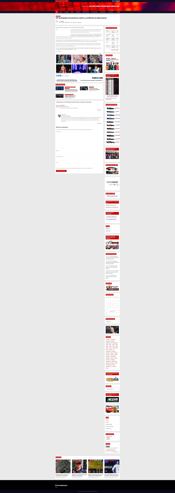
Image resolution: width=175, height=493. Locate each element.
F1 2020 (107, 346)
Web (57, 162)
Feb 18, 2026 (67, 98)
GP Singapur (113, 359)
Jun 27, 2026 (67, 91)
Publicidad (108, 437)
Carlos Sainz (108, 341)
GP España (107, 356)
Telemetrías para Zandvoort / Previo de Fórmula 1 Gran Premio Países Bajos (95, 475)
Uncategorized (58, 16)
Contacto (108, 439)
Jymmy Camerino (114, 477)
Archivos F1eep (98, 6)
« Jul (106, 314)
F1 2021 (110, 346)
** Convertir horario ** (115, 49)
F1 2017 (110, 344)
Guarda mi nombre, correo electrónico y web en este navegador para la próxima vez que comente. (75, 168)
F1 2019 (116, 344)
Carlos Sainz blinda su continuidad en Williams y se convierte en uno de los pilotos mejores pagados (111, 475)
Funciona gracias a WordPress (82, 491)
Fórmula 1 (117, 6)
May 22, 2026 (91, 90)
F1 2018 (113, 344)
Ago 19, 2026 (91, 477)
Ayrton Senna (110, 12)
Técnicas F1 (108, 6)
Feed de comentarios (109, 426)
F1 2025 (110, 347)
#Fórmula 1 (67, 22)
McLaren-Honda (114, 361)
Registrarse (108, 228)
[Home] (56, 12)
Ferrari (107, 349)
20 (112, 305)
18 (108, 305)
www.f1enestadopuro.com (116, 451)
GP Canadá (108, 354)
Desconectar (108, 230)
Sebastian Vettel (108, 366)
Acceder (107, 422)
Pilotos (91, 6)
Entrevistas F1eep (94, 12)
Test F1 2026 (66, 94)
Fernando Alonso (113, 6)
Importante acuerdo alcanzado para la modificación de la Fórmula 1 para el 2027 (112, 258)
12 (110, 303)
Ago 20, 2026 (59, 477)
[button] (116, 12)
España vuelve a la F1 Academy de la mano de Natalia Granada (112, 267)
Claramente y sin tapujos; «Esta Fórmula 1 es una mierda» (111, 277)
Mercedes (107, 363)
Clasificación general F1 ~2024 (112, 196)
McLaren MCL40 (118, 132)
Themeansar (95, 491)
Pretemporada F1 (108, 364)
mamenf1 (62, 21)
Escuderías (93, 6)
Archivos (60, 12)
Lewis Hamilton (108, 361)
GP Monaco (108, 359)
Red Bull (113, 364)
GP (113, 349)
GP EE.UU (116, 354)
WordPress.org (108, 428)
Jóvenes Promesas (85, 12)
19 (110, 305)
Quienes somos (109, 436)
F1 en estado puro (61, 7)
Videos (107, 368)
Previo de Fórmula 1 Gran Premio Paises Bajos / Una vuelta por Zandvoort (62, 475)
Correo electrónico (59, 156)
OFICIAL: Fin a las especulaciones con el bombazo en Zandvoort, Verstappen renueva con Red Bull (79, 475)
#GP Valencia (79, 22)
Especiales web (115, 342)
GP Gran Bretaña (113, 356)
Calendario (78, 12)
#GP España (74, 22)
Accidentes (108, 339)
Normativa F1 (112, 363)
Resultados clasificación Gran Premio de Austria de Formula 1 (71, 90)
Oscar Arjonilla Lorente (73, 91)
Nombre (58, 150)
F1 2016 (107, 344)
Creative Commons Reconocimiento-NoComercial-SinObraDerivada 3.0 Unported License (112, 449)
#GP (71, 22)
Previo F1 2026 (58, 460)
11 (108, 303)
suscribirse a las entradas (110, 205)
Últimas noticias (75, 460)
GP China (112, 354)
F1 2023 (117, 346)
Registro (107, 420)
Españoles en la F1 (103, 6)
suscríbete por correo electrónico (112, 207)
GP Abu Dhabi (108, 351)
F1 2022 (113, 346)
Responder (99, 110)
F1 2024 (107, 347)
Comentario (58, 131)
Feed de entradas (109, 424)
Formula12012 (61, 105)
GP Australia (113, 351)
